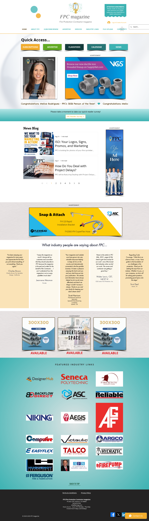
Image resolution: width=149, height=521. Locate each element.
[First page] (42, 183)
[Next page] (74, 183)
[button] (39, 78)
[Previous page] (47, 183)
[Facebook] (112, 514)
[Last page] (79, 183)
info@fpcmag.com (76, 505)
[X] (118, 514)
